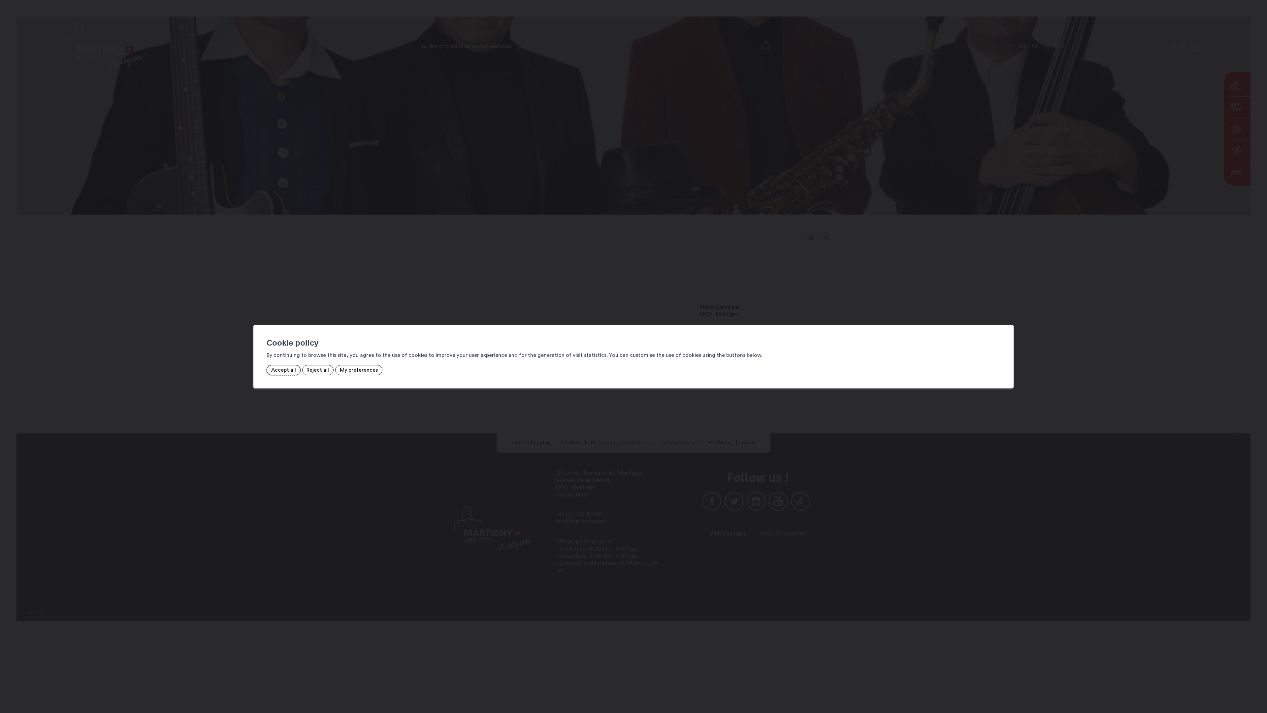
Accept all (283, 370)
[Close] (1008, 318)
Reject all (318, 370)
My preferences (359, 370)
